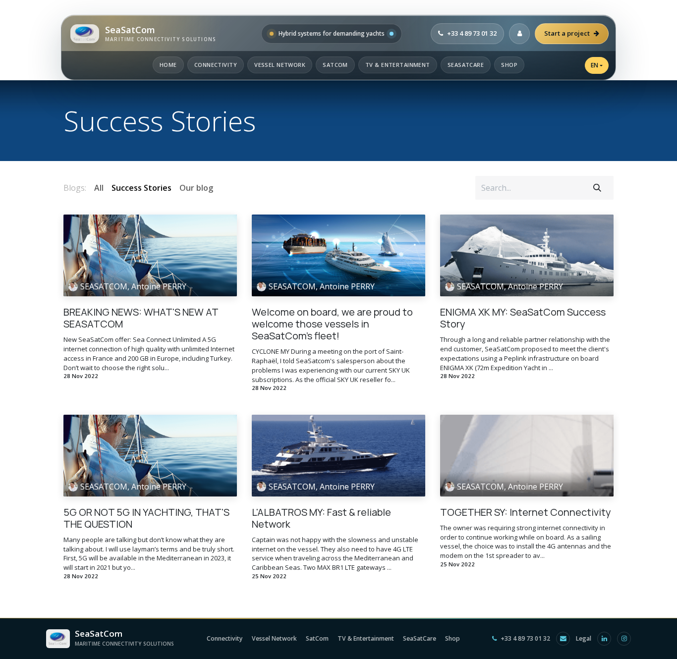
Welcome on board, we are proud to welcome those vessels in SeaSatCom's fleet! (332, 324)
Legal (583, 638)
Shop (509, 64)
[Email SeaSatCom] (563, 639)
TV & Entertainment (397, 64)
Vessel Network (279, 64)
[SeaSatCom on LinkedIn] (604, 639)
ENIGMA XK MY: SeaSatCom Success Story (523, 318)
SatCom (335, 64)
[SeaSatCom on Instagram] (624, 639)
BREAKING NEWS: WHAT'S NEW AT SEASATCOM (140, 318)
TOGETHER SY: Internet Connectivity (525, 512)
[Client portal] (519, 33)
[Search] (597, 188)
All (99, 187)
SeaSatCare (466, 64)
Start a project (567, 33)
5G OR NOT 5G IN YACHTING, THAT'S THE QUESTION (146, 518)
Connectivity (215, 64)
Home (168, 64)
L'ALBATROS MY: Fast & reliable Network (321, 518)
